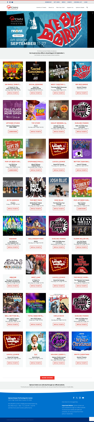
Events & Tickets (41, 7)
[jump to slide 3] (46, 46)
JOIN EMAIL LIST (78, 2)
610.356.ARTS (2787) (14, 403)
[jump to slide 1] (43, 46)
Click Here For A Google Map (70, 402)
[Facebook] (7, 2)
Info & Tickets (13, 93)
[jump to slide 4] (48, 46)
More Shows (47, 378)
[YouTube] (12, 2)
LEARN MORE (13, 131)
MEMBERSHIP (48, 2)
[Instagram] (10, 2)
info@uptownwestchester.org (29, 403)
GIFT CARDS (57, 2)
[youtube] (83, 398)
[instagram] (80, 398)
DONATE (70, 2)
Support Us (70, 7)
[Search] (87, 7)
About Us (51, 7)
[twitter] (77, 398)
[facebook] (74, 398)
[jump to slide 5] (49, 46)
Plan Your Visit (60, 7)
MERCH (63, 2)
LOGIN (85, 2)
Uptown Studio (80, 7)
